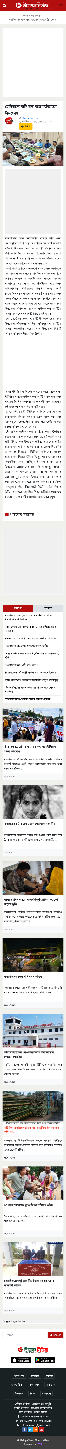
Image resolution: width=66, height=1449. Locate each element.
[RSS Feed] (35, 1429)
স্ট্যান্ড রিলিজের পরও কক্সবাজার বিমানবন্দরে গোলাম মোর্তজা (29, 1055)
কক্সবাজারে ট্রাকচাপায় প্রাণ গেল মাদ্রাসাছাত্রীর (26, 646)
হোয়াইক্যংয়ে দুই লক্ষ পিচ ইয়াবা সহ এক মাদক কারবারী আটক (29, 1283)
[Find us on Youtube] (41, 1429)
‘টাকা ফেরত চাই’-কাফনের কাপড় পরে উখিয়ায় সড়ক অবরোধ (30, 749)
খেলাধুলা (46, 1393)
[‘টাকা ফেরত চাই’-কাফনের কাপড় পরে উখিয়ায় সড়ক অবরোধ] (33, 725)
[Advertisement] (33, 62)
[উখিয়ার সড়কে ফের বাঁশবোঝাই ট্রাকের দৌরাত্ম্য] (33, 1107)
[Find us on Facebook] (24, 1429)
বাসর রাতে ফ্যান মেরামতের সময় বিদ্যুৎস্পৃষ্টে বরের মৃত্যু (31, 680)
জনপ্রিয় (48, 608)
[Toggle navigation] (60, 5)
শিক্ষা (32, 1393)
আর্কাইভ (35, 1376)
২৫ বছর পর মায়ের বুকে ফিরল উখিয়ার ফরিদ (28, 1205)
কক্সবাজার (35, 15)
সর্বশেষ (17, 608)
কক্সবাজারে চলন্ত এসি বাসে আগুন (21, 665)
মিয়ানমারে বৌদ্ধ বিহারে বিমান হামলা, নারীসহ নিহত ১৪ (31, 638)
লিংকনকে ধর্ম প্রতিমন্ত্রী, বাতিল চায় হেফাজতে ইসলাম (30, 672)
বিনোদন (19, 1393)
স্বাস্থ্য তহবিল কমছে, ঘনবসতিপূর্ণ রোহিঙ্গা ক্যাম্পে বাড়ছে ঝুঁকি (31, 902)
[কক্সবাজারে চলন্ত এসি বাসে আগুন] (33, 954)
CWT (39, 1444)
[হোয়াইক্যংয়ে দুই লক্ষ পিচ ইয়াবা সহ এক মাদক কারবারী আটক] (33, 1258)
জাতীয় (49, 1376)
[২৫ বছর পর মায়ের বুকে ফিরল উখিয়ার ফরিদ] (33, 1183)
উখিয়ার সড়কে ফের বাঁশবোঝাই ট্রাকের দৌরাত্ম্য (27, 699)
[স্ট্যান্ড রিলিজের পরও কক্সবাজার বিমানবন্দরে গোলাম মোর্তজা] (33, 1030)
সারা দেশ (50, 1384)
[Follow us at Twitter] (30, 1429)
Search (56, 1335)
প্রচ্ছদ (25, 15)
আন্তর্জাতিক (16, 1384)
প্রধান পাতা (19, 1376)
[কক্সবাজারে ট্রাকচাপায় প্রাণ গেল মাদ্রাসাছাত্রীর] (33, 802)
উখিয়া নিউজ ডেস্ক (30, 118)
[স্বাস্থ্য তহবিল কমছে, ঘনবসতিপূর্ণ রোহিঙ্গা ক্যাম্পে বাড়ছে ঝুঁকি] (33, 877)
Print (27, 126)
